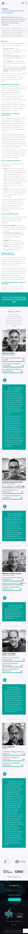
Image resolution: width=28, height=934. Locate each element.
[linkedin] (12, 924)
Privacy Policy (18, 894)
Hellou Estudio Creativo (17, 932)
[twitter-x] (15, 924)
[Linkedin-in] (4, 380)
